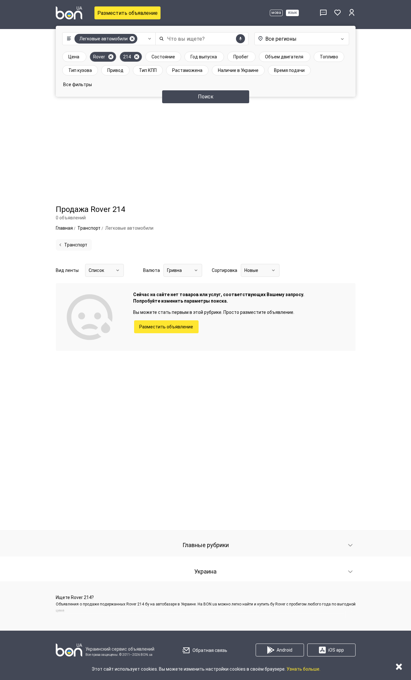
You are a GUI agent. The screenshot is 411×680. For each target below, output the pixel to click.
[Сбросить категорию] (132, 38)
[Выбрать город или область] (301, 38)
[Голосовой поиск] (240, 38)
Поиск (205, 97)
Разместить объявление (127, 13)
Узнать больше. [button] (303, 669)
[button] (107, 39)
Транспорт (75, 244)
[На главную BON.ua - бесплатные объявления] (69, 12)
